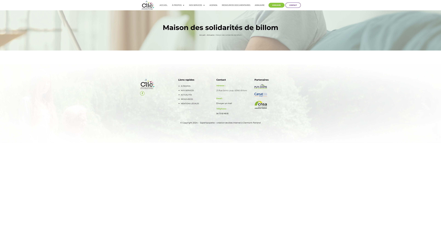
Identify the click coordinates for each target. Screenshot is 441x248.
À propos (177, 5)
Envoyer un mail (224, 103)
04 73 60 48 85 (222, 113)
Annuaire (259, 5)
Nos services (195, 5)
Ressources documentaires (236, 5)
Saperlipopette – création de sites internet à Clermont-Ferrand (230, 123)
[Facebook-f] (142, 93)
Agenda (213, 5)
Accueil (163, 5)
